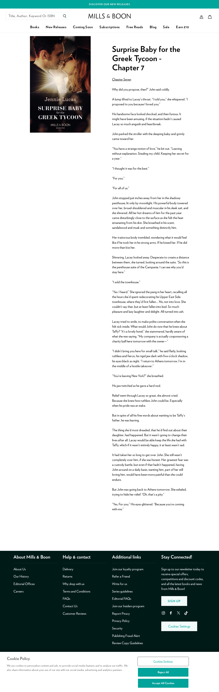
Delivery (68, 569)
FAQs (66, 599)
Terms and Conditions (76, 591)
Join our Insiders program (128, 606)
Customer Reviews (74, 613)
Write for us (119, 584)
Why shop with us (73, 584)
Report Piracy (121, 613)
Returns (67, 576)
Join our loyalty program (128, 569)
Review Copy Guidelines (127, 643)
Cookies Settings (179, 626)
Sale (166, 27)
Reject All (163, 672)
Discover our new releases (109, 4)
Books (34, 27)
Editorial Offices (24, 584)
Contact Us (70, 606)
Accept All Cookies (163, 683)
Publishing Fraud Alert (126, 636)
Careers (18, 591)
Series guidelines (122, 591)
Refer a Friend (121, 576)
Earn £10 (182, 27)
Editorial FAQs (121, 599)
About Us (19, 569)
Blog (153, 27)
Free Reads (134, 27)
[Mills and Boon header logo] (109, 16)
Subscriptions (109, 27)
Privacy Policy (121, 621)
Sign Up (174, 601)
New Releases (56, 27)
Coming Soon (83, 27)
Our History (21, 576)
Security (117, 628)
